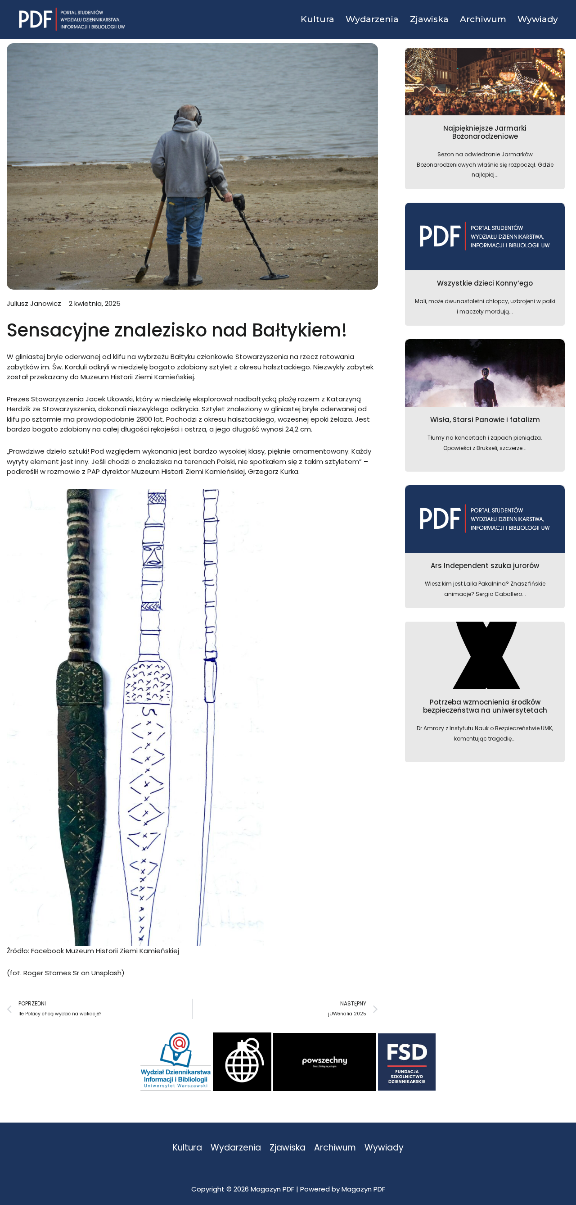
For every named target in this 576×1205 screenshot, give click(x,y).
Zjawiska (288, 1148)
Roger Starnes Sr (51, 973)
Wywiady (384, 1148)
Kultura (187, 1148)
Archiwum (335, 1148)
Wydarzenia (236, 1148)
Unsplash (106, 973)
